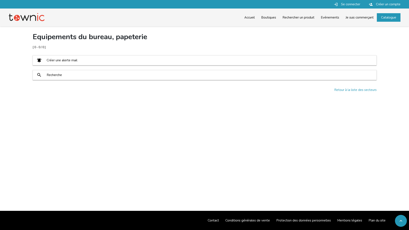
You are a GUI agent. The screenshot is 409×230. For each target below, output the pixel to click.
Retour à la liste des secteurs (355, 90)
